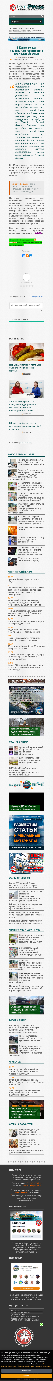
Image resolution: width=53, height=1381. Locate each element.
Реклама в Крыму (18, 1314)
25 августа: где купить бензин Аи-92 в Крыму (29, 559)
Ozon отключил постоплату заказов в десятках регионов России (31, 539)
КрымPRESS (31, 57)
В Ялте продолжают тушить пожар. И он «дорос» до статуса (26, 622)
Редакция (14, 1311)
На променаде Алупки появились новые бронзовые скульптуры (24, 639)
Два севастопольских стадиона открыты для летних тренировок (30, 760)
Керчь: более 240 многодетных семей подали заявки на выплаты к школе (26, 914)
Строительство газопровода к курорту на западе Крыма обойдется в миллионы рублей (26, 656)
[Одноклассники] (27, 255)
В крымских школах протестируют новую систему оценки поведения (25, 922)
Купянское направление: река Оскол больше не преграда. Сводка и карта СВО (26, 1082)
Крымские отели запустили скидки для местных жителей (26, 1151)
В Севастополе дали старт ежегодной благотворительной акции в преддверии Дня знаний (31, 496)
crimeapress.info (20, 1192)
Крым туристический (20, 59)
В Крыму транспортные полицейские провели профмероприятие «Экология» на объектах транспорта (25, 1050)
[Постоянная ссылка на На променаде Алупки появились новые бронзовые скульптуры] (13, 1136)
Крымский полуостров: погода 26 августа (24, 580)
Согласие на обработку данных (24, 1320)
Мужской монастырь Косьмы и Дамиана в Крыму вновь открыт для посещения (24, 731)
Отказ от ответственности (22, 1318)
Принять (26, 1376)
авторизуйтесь (37, 296)
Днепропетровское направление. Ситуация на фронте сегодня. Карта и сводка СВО (25, 1092)
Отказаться (26, 1371)
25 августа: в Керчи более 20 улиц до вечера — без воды (26, 647)
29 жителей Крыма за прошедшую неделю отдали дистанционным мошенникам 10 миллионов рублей (25, 602)
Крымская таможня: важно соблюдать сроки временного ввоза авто (24, 1009)
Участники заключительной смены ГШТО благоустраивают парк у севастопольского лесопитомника (26, 508)
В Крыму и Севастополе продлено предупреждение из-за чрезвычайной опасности (25, 906)
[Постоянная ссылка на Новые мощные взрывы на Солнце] (12, 534)
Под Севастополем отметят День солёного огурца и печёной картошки (25, 368)
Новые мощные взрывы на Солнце (31, 528)
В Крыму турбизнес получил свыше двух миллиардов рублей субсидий (25, 426)
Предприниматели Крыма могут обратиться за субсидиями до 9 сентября (31, 462)
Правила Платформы (20, 1312)
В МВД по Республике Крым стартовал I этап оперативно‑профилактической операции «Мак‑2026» (24, 771)
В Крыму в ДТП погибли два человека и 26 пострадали (23, 808)
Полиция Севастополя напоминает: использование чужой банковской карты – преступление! (25, 613)
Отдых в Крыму (24, 28)
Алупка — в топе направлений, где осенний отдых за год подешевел (29, 1143)
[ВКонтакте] (23, 255)
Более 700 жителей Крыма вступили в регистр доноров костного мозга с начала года (25, 667)
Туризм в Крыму (25, 443)
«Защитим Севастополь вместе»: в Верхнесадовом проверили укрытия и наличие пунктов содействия (25, 896)
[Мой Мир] (30, 255)
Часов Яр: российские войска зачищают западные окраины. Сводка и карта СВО (23, 1071)
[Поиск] (42, 16)
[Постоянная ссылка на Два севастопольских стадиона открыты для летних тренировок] (13, 765)
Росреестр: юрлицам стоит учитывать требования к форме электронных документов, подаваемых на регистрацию (26, 591)
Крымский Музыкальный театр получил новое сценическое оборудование (31, 750)
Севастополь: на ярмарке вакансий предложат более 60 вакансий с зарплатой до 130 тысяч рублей (31, 486)
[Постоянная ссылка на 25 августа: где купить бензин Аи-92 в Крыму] (12, 565)
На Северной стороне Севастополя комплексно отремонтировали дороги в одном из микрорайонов (31, 519)
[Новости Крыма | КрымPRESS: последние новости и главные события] (27, 10)
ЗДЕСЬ (38, 233)
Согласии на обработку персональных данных (34, 1366)
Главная (15, 28)
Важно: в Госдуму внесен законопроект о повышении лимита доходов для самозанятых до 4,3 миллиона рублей (26, 474)
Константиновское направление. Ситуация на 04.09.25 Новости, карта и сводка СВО (23, 1112)
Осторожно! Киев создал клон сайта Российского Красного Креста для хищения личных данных (30, 550)
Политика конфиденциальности (24, 1316)
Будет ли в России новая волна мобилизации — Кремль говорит (24, 631)
